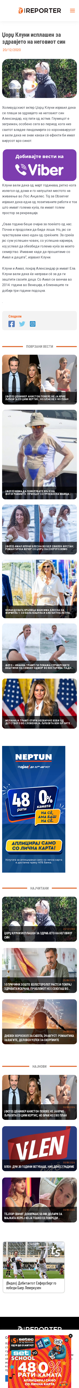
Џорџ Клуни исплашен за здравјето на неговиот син (38, 935)
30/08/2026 (69, 1107)
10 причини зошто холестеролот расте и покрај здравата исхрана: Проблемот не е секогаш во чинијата (38, 987)
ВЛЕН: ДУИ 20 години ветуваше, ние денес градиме (39, 1166)
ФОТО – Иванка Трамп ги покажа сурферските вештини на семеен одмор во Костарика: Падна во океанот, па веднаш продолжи (39, 666)
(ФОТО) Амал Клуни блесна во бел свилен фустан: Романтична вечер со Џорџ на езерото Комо (39, 547)
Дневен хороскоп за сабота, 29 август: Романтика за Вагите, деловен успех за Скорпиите (39, 1038)
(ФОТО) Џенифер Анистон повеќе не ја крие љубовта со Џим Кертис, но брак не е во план (36, 398)
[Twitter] (22, 324)
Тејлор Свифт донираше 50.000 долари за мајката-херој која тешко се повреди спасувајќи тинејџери (33, 1216)
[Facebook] (11, 324)
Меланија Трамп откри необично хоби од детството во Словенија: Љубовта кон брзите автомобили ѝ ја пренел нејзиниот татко (37, 722)
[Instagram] (32, 324)
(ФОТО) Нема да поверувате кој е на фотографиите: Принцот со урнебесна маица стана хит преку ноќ (37, 492)
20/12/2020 (69, 929)
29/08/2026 (69, 980)
